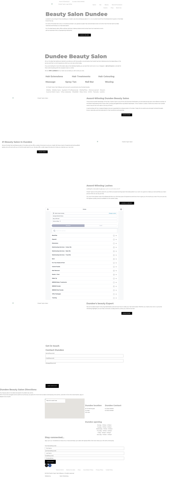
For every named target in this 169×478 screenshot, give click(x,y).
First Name (50, 445)
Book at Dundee (70, 470)
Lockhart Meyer (55, 476)
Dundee (91, 19)
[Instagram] (46, 465)
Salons (94, 4)
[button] (46, 45)
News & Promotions (117, 4)
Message (51, 363)
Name (50, 353)
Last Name (50, 450)
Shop (112, 7)
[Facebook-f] (49, 465)
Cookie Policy (109, 470)
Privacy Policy (99, 470)
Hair (100, 4)
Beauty (107, 4)
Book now (118, 7)
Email (50, 358)
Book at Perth (60, 470)
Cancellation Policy (88, 470)
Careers (105, 7)
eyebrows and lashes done (112, 189)
